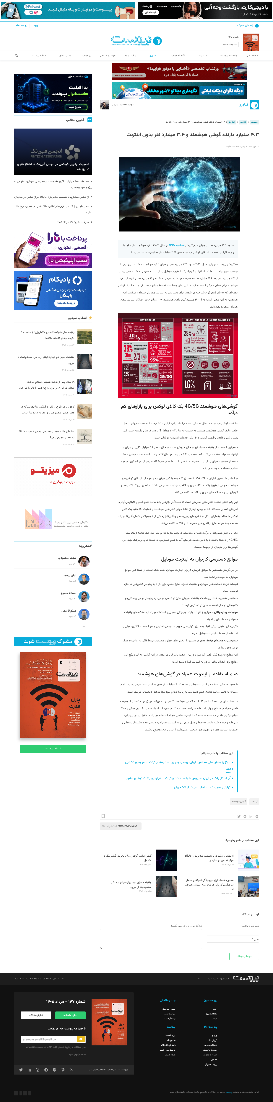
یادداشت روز (211, 1014)
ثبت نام (20, 26)
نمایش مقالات (36, 1015)
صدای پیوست (169, 1009)
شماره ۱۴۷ (233, 37)
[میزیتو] (53, 476)
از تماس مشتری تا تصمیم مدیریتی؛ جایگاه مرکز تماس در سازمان (209, 858)
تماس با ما (171, 1040)
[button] (17, 55)
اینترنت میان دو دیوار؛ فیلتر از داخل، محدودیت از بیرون (131, 884)
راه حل (214, 1060)
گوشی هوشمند (239, 801)
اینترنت (232, 122)
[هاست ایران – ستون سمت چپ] (53, 93)
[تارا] (53, 248)
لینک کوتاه (112, 826)
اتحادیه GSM (177, 245)
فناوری (243, 105)
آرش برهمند (69, 575)
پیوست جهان (211, 1064)
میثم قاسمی (68, 611)
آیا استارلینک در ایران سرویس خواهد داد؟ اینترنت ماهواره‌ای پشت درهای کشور (178, 778)
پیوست (254, 122)
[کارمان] (53, 518)
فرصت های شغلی (167, 1050)
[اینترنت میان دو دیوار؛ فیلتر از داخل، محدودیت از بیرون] (166, 897)
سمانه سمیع (68, 593)
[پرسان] (179, 71)
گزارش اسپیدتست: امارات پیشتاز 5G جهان (202, 787)
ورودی (214, 1035)
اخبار (215, 1009)
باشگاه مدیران (210, 1045)
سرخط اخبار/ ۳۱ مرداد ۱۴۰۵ (72, 222)
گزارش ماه (212, 1040)
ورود (35, 26)
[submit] (81, 1039)
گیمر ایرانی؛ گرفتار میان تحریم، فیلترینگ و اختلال (128, 858)
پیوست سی (170, 1014)
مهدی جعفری (123, 105)
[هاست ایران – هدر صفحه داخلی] (179, 90)
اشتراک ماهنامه (230, 44)
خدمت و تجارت (210, 1050)
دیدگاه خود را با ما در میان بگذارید (186, 926)
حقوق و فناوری (210, 1055)
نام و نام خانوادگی (250, 926)
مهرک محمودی (67, 558)
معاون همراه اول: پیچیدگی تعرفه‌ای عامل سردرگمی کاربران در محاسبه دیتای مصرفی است (209, 885)
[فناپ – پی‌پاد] (53, 290)
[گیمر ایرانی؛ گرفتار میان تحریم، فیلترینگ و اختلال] (166, 870)
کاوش (214, 1019)
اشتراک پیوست (53, 749)
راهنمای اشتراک (245, 26)
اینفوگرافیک (170, 1019)
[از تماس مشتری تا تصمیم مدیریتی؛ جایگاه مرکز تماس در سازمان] (248, 870)
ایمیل (256, 939)
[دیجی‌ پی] (205, 10)
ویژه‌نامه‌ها (170, 1035)
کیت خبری (170, 1055)
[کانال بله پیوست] (68, 10)
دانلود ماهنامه (70, 1015)
